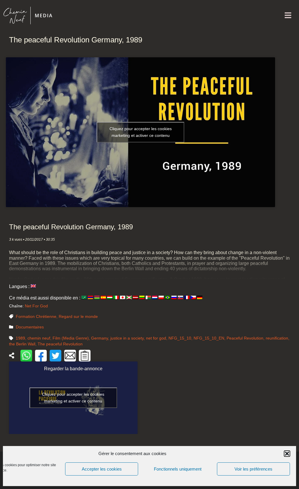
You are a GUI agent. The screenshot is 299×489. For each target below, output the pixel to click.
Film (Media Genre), (72, 338)
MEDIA (44, 15)
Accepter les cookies (102, 468)
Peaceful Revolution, (246, 338)
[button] (287, 454)
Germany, (100, 338)
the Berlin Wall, (23, 344)
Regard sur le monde (78, 316)
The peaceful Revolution (60, 344)
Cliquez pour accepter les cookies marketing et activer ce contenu (140, 132)
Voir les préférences (253, 468)
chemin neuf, (40, 338)
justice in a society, (128, 338)
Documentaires (30, 327)
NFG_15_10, (181, 338)
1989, (21, 338)
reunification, (277, 338)
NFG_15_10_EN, (210, 338)
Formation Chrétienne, (37, 316)
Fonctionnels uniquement (177, 468)
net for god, (157, 338)
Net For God (36, 306)
